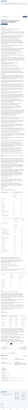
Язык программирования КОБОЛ (19, 359)
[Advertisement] (14, 10)
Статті (1, 406)
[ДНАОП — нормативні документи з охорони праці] (4, 1)
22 (18, 343)
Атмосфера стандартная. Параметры (6, 363)
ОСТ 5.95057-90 (3, 19)
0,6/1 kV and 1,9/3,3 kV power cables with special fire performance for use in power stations (21, 364)
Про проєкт (2, 403)
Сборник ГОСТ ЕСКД (4, 358)
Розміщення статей (3, 407)
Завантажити (25, 16)
